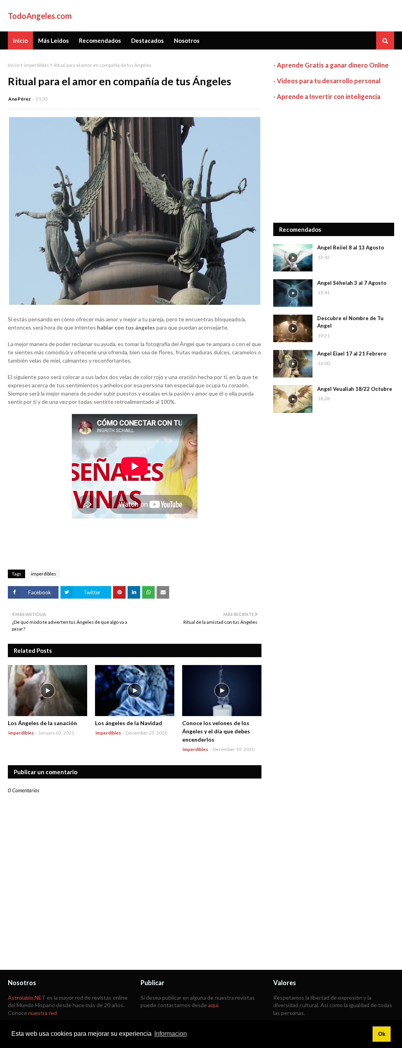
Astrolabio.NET (27, 997)
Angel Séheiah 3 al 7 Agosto (351, 283)
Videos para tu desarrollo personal (328, 81)
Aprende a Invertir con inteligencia (328, 96)
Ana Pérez (19, 99)
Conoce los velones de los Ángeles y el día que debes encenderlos (216, 731)
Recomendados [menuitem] (100, 40)
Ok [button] (382, 1034)
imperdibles (36, 65)
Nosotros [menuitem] (186, 40)
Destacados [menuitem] (147, 40)
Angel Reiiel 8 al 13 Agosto (350, 247)
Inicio (13, 65)
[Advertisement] (333, 162)
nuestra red (42, 1013)
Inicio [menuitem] (20, 40)
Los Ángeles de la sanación (42, 723)
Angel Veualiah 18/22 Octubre (354, 389)
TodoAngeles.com (40, 15)
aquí (213, 1005)
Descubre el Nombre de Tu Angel (350, 322)
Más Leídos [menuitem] (53, 40)
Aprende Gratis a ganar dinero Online (333, 65)
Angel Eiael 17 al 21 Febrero (351, 353)
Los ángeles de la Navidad (128, 723)
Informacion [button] (170, 1033)
